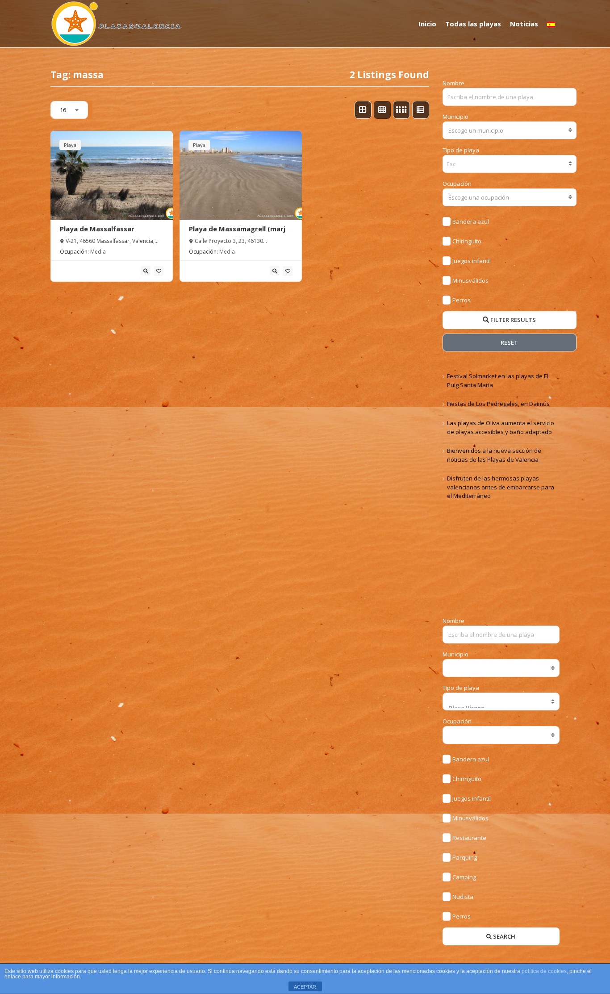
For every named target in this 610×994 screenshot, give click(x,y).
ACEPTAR (305, 987)
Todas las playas (473, 23)
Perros (461, 300)
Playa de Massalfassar (97, 228)
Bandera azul (470, 221)
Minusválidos (470, 280)
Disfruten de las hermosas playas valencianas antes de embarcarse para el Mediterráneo (500, 487)
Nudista (462, 897)
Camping (464, 877)
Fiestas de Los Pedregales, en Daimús (498, 404)
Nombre (453, 83)
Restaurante (469, 838)
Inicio (427, 23)
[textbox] (509, 130)
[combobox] (510, 130)
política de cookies (544, 971)
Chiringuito (466, 241)
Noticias (524, 23)
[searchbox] (452, 164)
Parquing (464, 857)
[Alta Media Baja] (501, 735)
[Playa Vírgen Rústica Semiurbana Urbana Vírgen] (501, 701)
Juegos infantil (471, 261)
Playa (70, 145)
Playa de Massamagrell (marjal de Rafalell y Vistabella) (240, 233)
